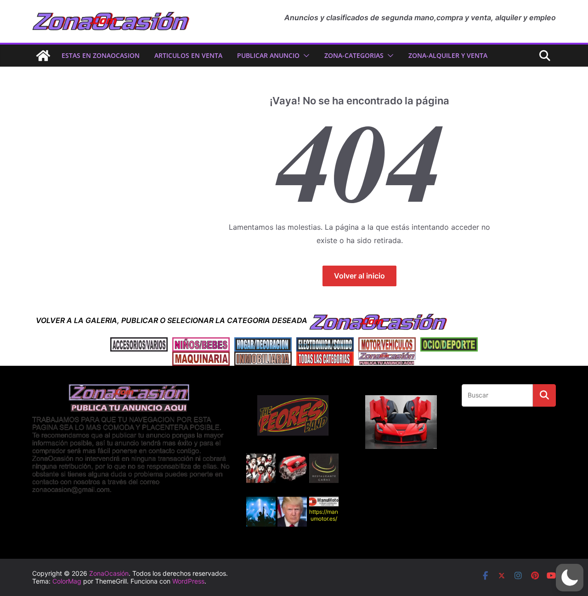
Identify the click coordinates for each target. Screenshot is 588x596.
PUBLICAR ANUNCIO (268, 55)
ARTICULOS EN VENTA (188, 55)
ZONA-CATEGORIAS (354, 55)
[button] (305, 55)
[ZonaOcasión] (43, 56)
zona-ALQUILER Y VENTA (447, 55)
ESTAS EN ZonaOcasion (101, 55)
